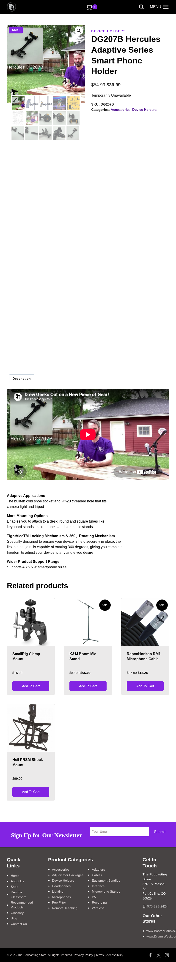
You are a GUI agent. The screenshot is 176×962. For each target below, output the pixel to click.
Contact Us (19, 924)
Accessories (120, 110)
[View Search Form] (143, 6)
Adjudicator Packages (67, 875)
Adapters (98, 869)
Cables (97, 875)
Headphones (61, 886)
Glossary (17, 913)
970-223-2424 (157, 906)
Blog (14, 918)
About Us (17, 881)
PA (94, 897)
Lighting (57, 891)
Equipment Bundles (106, 880)
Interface (98, 886)
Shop (14, 886)
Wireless (98, 908)
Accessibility (114, 955)
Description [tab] (22, 378)
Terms (100, 955)
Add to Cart (88, 686)
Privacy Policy (83, 955)
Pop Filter (59, 902)
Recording (99, 902)
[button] (79, 31)
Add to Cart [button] (31, 686)
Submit (159, 832)
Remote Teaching (64, 908)
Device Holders (108, 31)
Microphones (61, 897)
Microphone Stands (106, 891)
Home (15, 876)
